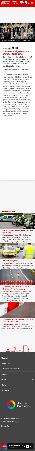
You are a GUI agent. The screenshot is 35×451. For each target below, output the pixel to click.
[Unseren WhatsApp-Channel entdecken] (2, 426)
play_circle (27, 446)
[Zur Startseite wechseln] (5, 3)
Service (4, 374)
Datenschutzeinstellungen (10, 422)
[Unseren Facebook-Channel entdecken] (5, 426)
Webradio (4, 358)
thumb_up (31, 446)
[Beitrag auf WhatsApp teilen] (9, 48)
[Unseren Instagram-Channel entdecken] (8, 426)
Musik (3, 385)
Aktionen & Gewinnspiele (10, 369)
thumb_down (24, 446)
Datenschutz (15, 419)
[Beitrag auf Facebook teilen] (13, 48)
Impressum (5, 419)
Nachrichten (5, 363)
